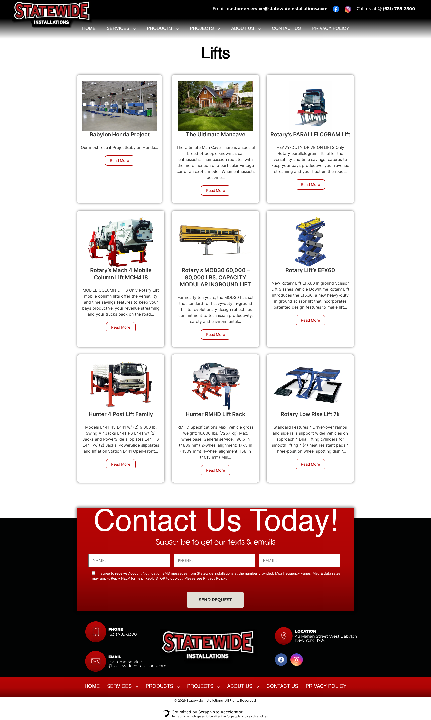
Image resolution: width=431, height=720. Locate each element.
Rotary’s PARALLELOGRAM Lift (310, 134)
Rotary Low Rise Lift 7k (310, 414)
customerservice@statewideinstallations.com (277, 8)
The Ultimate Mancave (215, 134)
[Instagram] (296, 659)
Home (89, 28)
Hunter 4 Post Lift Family (121, 414)
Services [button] (118, 28)
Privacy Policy (330, 28)
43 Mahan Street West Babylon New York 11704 (326, 638)
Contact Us (286, 28)
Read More (119, 160)
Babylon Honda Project (120, 134)
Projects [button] (202, 28)
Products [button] (159, 28)
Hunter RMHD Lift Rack (215, 414)
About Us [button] (242, 28)
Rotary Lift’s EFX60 (310, 270)
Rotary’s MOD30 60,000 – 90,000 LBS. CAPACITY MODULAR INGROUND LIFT (215, 277)
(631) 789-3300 (399, 8)
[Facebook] (281, 659)
